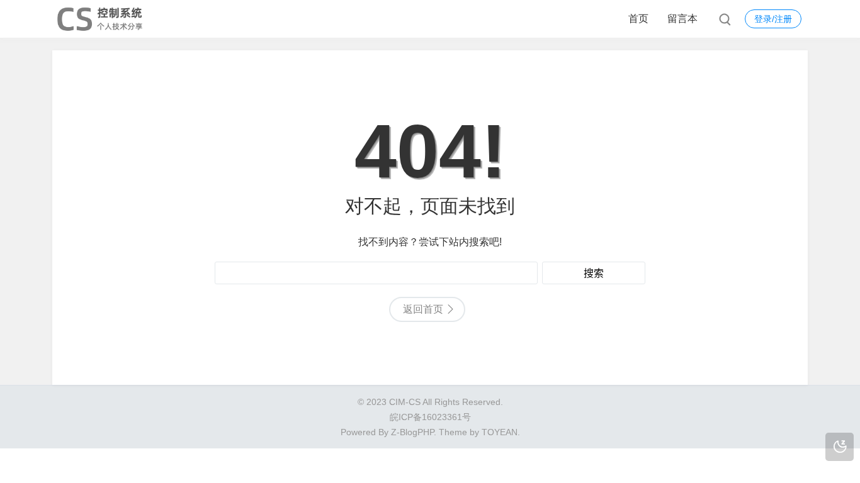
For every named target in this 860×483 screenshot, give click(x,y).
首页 (638, 18)
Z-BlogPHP (412, 432)
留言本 (682, 18)
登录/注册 (773, 19)
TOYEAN (500, 432)
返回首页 (423, 309)
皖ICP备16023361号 (430, 417)
